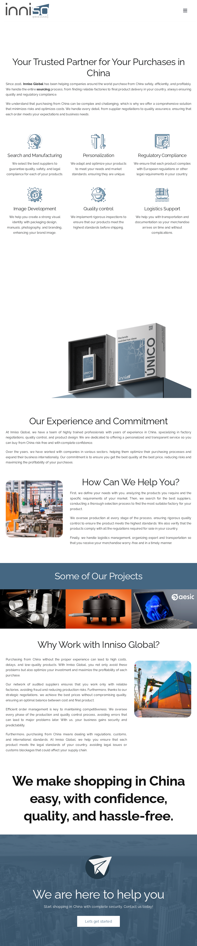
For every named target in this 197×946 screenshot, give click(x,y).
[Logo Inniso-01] (27, 4)
